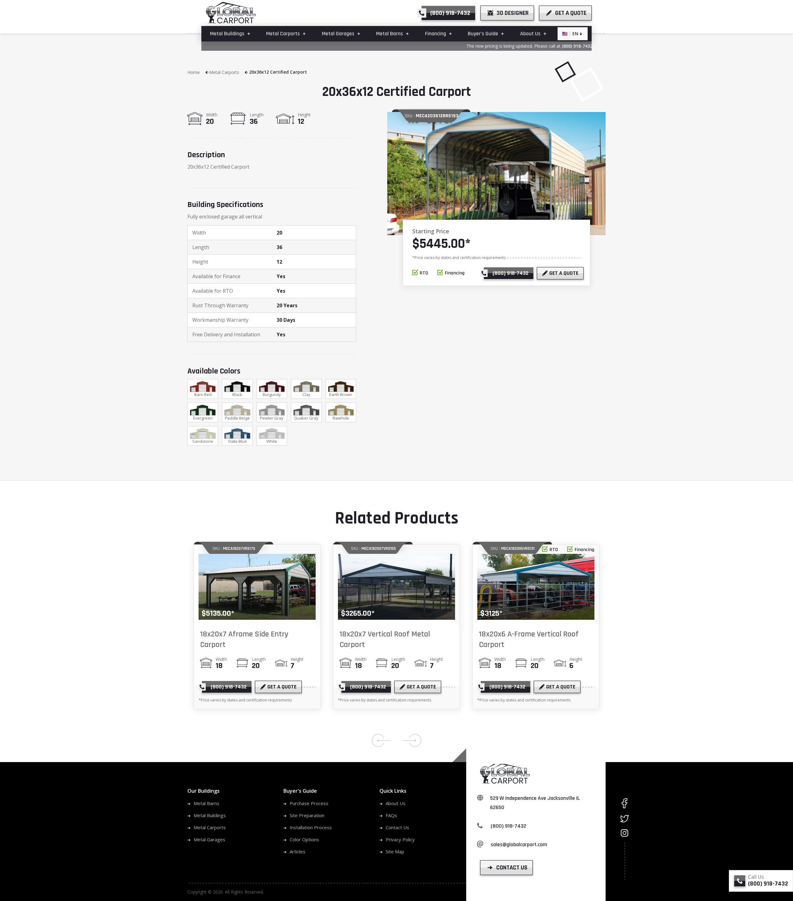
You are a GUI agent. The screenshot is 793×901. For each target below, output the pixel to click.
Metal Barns (206, 803)
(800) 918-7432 (563, 46)
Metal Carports (224, 72)
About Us (395, 803)
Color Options (304, 839)
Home (193, 72)
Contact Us (397, 827)
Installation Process (311, 827)
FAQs (391, 815)
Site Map (395, 851)
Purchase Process (309, 803)
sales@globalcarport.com (519, 844)
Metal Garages (209, 839)
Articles (297, 851)
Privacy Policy (400, 839)
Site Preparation (307, 815)
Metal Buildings (210, 815)
